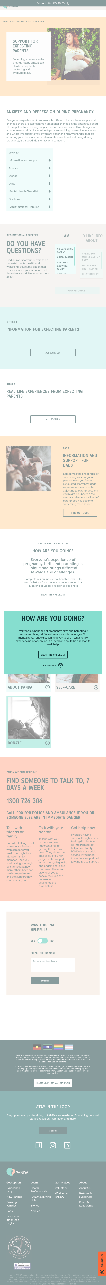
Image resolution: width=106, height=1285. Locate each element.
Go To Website (49, 665)
